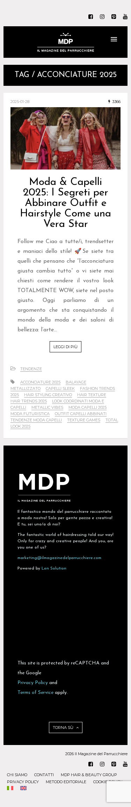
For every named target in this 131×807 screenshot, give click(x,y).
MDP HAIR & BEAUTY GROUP (89, 774)
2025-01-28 (19, 101)
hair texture (91, 394)
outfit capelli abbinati (81, 413)
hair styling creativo (48, 394)
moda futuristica (30, 413)
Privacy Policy (32, 682)
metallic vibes (47, 407)
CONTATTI (44, 774)
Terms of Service (35, 692)
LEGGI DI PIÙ (65, 346)
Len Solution (54, 568)
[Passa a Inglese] (23, 788)
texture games (83, 420)
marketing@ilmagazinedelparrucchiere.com (59, 558)
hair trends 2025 (28, 401)
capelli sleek (60, 388)
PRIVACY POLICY (23, 781)
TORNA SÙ (63, 727)
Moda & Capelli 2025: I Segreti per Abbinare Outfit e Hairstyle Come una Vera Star (65, 203)
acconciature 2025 (40, 382)
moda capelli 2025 (87, 407)
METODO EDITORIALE (66, 781)
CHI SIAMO (17, 774)
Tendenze (31, 368)
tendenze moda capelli (36, 420)
